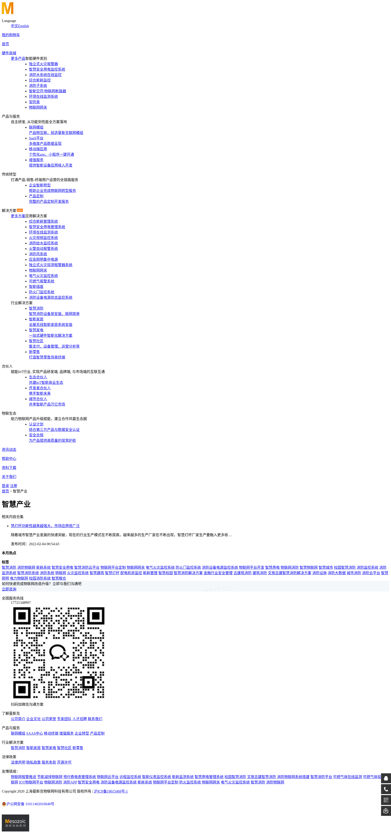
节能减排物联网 (49, 777)
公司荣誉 (49, 719)
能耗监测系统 (183, 777)
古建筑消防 (243, 573)
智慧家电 (49, 748)
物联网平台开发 (251, 567)
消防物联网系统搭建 (293, 777)
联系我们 (95, 719)
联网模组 (18, 733)
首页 (5, 44)
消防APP (70, 782)
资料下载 (9, 468)
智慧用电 (272, 567)
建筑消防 (260, 573)
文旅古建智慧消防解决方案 (289, 573)
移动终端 (51, 733)
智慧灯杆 (112, 573)
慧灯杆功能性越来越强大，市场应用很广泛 (45, 526)
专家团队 (64, 719)
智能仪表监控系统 (156, 777)
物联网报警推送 (23, 777)
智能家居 (33, 748)
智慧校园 (165, 573)
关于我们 (9, 477)
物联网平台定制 (113, 567)
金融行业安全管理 (218, 573)
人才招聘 (79, 719)
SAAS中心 (34, 733)
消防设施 (319, 573)
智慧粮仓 (59, 578)
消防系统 (47, 573)
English (23, 26)
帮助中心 (9, 459)
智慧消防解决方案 (188, 573)
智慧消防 (9, 567)
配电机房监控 (131, 573)
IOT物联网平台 (31, 782)
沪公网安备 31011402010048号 (30, 804)
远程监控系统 (130, 777)
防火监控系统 (190, 782)
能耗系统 (43, 567)
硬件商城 (9, 53)
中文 (14, 26)
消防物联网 (26, 567)
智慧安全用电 (62, 567)
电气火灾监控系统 (160, 567)
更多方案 (18, 216)
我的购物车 (11, 35)
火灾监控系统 (78, 573)
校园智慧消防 (345, 567)
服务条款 (49, 762)
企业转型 (82, 733)
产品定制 (97, 733)
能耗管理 (150, 573)
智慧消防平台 (321, 777)
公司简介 (18, 719)
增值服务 (66, 733)
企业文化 (33, 719)
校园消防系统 (40, 578)
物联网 (60, 573)
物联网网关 (136, 567)
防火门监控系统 (188, 567)
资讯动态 (9, 449)
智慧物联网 (309, 567)
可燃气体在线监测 (347, 777)
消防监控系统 (367, 567)
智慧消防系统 (28, 573)
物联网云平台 (108, 777)
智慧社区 (64, 748)
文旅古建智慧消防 (261, 777)
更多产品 (18, 58)
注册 (13, 486)
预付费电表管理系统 (79, 777)
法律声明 (18, 762)
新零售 (77, 748)
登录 (5, 486)
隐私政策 (33, 762)
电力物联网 (19, 578)
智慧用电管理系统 (209, 777)
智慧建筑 (97, 573)
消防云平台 (371, 573)
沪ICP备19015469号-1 (111, 791)
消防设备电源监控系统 (220, 567)
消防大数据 (337, 573)
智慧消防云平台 (87, 567)
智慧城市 (326, 567)
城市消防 (354, 573)
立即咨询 (9, 589)
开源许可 (64, 762)
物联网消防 (290, 567)
